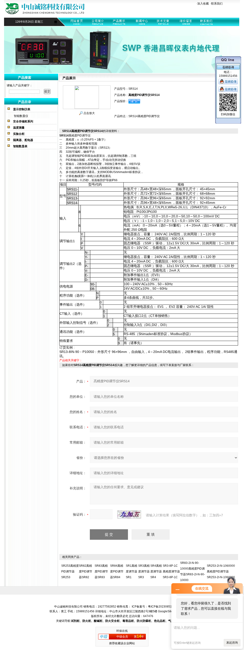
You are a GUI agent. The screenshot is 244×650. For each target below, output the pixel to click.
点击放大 (89, 113)
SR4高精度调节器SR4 (156, 571)
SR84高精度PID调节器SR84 (116, 571)
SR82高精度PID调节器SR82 (85, 571)
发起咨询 (232, 642)
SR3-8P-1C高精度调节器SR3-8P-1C (171, 571)
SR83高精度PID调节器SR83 (101, 571)
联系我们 (217, 3)
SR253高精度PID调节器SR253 (70, 571)
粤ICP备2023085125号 (163, 606)
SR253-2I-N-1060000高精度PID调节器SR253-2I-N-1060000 (221, 571)
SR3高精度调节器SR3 (144, 571)
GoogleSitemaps (169, 611)
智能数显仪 (21, 116)
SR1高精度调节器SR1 (131, 571)
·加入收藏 (202, 3)
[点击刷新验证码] (129, 514)
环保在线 (122, 631)
